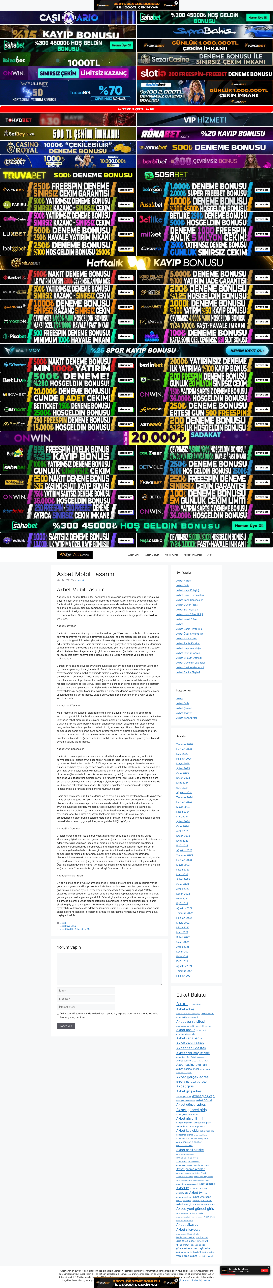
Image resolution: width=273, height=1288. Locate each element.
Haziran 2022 (184, 917)
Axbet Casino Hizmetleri (190, 667)
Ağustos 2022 (184, 908)
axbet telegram (207, 1183)
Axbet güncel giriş (191, 1110)
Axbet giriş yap (203, 1096)
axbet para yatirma (187, 1157)
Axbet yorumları (197, 1213)
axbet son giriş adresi (203, 1177)
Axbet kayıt (182, 1126)
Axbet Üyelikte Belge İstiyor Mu (75, 929)
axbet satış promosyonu (185, 1173)
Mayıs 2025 (183, 763)
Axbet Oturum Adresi (188, 653)
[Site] (68, 189)
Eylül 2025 (182, 753)
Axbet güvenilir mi (189, 1118)
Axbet (210, 554)
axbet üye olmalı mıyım (184, 1221)
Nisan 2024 (183, 811)
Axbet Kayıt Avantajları (189, 648)
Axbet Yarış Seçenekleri (189, 600)
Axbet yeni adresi (202, 1200)
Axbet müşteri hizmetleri (189, 1142)
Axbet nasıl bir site (190, 1150)
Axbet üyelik (209, 1217)
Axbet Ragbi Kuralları (188, 643)
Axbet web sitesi (183, 1197)
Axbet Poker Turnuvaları (190, 595)
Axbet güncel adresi (191, 1105)
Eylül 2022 (182, 903)
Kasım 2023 (183, 835)
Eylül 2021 (182, 961)
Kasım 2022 (183, 893)
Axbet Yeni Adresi (193, 554)
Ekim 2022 (182, 898)
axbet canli (201, 1030)
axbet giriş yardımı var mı (185, 1101)
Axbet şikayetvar (189, 1230)
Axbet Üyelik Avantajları (189, 633)
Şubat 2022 (183, 937)
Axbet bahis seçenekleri (187, 1017)
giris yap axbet (198, 1245)
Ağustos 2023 (184, 850)
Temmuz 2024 (184, 797)
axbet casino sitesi (187, 1068)
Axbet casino (183, 1060)
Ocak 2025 (182, 773)
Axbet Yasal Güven (187, 619)
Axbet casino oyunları (191, 1064)
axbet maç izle (207, 1131)
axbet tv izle (182, 1193)
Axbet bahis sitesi (190, 1021)
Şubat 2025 (183, 768)
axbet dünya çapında (184, 1073)
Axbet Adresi (183, 580)
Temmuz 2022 (184, 913)
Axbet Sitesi (200, 1173)
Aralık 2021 (182, 946)
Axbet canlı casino (190, 1043)
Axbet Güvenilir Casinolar (190, 662)
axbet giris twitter (199, 1082)
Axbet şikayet (187, 1224)
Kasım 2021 (183, 951)
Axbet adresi (185, 1009)
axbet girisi (183, 1081)
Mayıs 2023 (183, 864)
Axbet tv (182, 1188)
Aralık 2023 (182, 831)
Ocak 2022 (182, 942)
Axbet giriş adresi (189, 1091)
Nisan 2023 (183, 869)
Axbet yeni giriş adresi (205, 1204)
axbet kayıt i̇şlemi (197, 1126)
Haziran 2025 (184, 758)
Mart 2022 (182, 932)
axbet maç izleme (184, 1135)
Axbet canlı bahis (189, 1038)
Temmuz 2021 (184, 971)
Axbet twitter (199, 1192)
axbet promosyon (201, 1165)
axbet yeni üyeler (182, 1213)
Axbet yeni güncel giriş (195, 1208)
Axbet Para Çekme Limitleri (188, 1161)
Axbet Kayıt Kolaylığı (187, 590)
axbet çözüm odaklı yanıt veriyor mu (189, 1217)
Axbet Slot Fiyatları (187, 609)
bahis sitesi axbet (185, 1237)
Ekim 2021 (182, 956)
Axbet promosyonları (190, 1169)
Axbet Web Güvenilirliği (189, 614)
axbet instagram (202, 1122)
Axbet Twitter (171, 554)
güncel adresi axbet (186, 1248)
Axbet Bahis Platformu (189, 628)
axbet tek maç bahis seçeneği (187, 1184)
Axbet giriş (185, 1086)
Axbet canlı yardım (199, 1057)
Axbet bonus (185, 1030)
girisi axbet (182, 1244)
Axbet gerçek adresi (192, 1077)
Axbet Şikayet (152, 554)
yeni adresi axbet (186, 1255)
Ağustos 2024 (184, 792)
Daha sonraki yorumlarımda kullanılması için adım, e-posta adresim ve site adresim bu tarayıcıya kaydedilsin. (109, 1015)
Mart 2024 (182, 816)
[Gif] (136, 263)
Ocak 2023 (182, 884)
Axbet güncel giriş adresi (187, 1114)
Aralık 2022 (182, 889)
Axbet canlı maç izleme (193, 1053)
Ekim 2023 (182, 840)
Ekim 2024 (182, 782)
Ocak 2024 (182, 826)
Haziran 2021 (183, 975)
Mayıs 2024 (183, 807)
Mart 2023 (182, 874)
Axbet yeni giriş (185, 1204)
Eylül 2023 (182, 845)
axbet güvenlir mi (184, 1122)
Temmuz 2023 (184, 855)
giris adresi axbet (186, 1240)
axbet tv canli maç (198, 1188)
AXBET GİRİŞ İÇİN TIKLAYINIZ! (136, 109)
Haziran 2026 (184, 749)
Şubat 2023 (183, 879)
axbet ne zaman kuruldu (185, 1154)
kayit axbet (204, 1248)
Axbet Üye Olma (68, 926)
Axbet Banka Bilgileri (188, 672)
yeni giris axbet (206, 1256)
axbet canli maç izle (185, 1034)
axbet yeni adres (183, 1201)
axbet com (205, 1069)
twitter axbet (208, 1252)
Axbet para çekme (184, 1165)
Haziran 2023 (184, 860)
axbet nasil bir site (184, 1146)
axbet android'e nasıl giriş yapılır (188, 1014)
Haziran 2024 (184, 802)
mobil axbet (194, 1252)
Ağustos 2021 (184, 966)
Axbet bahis (207, 1013)
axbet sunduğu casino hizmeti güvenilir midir (192, 1180)
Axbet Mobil (181, 1138)
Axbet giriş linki (183, 1096)
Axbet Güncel (204, 1100)
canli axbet (202, 1237)
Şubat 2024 (183, 821)
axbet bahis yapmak (203, 1026)
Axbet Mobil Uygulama (198, 1138)
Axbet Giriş (133, 554)
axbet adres (195, 1004)
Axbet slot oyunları (184, 1177)
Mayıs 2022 (183, 922)
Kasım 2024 (183, 778)
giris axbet (202, 1241)
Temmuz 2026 (184, 744)
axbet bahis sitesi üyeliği (185, 1026)
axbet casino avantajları (200, 1061)
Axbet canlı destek (191, 1048)
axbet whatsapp (202, 1196)
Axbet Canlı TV (182, 1057)
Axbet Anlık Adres (186, 638)
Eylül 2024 (182, 787)
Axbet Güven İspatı (187, 604)
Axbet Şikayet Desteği (189, 657)
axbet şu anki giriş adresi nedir (187, 1234)
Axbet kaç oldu (187, 1130)
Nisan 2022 (182, 927)
